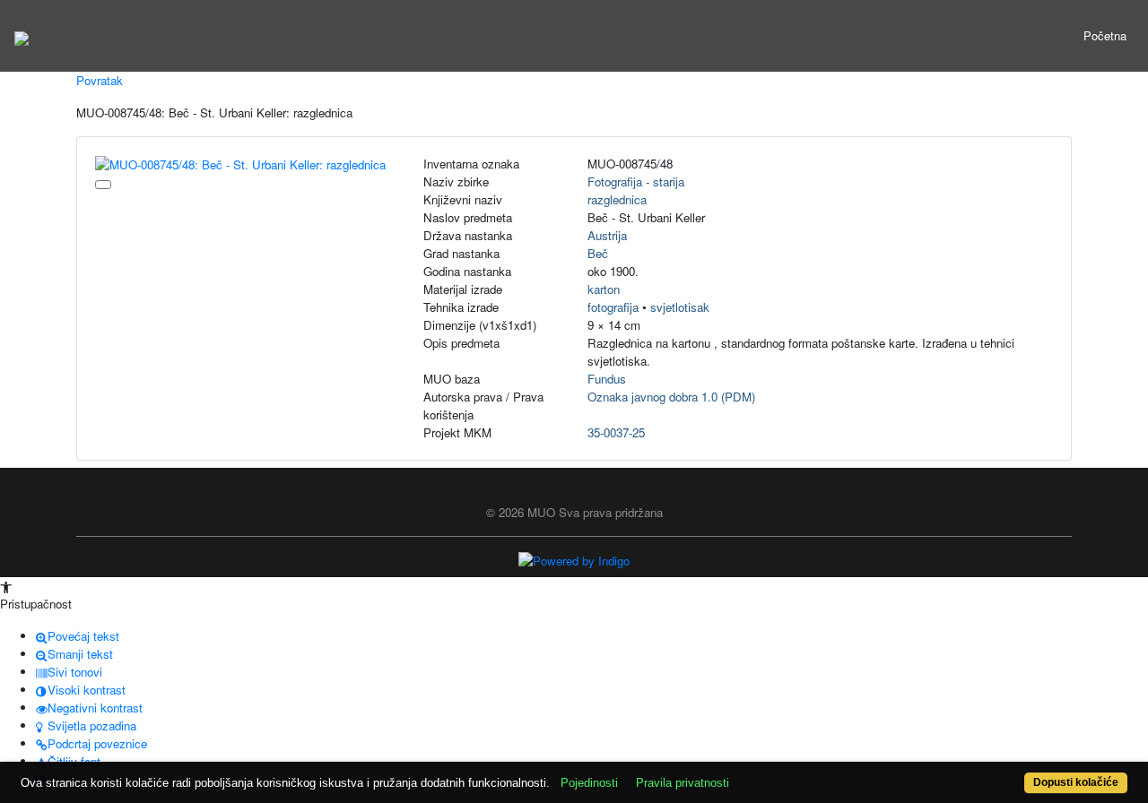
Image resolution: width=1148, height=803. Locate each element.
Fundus (606, 378)
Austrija (607, 235)
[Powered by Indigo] (574, 559)
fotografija (613, 306)
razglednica (617, 199)
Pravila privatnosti (682, 783)
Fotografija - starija (635, 181)
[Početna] (21, 36)
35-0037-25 (616, 432)
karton (603, 289)
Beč (597, 253)
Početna (1104, 35)
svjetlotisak (679, 306)
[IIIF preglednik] (103, 184)
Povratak (99, 80)
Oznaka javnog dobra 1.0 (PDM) (671, 396)
